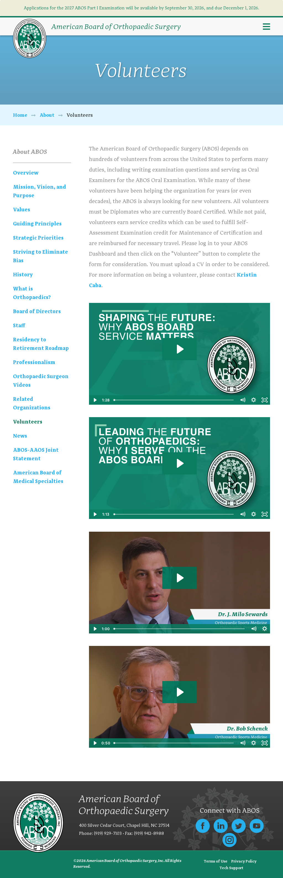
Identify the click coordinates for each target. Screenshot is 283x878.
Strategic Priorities (38, 238)
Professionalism (34, 362)
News (20, 436)
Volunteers (27, 422)
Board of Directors (37, 311)
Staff (19, 325)
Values (21, 209)
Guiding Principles (37, 223)
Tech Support (231, 868)
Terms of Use (215, 861)
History (23, 274)
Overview (25, 173)
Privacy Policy (243, 861)
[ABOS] (29, 38)
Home (20, 115)
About (47, 115)
